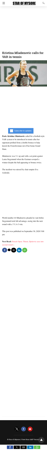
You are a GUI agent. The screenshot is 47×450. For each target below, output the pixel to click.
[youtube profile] (30, 429)
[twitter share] (9, 250)
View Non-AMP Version (30, 439)
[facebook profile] (23, 429)
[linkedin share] (19, 250)
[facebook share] (4, 250)
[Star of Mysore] (24, 2)
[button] (10, 447)
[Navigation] (3, 3)
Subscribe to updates (23, 131)
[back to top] (41, 440)
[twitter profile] (17, 429)
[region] (23, 28)
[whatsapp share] (24, 250)
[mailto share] (13, 250)
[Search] (43, 3)
